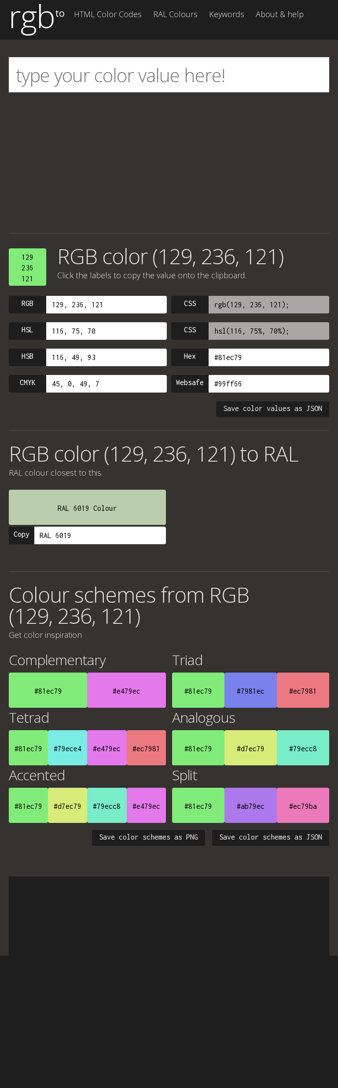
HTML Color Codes (108, 14)
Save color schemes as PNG (148, 837)
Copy (21, 534)
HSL (27, 330)
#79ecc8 (303, 749)
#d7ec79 (251, 749)
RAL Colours (175, 14)
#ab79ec (251, 806)
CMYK (28, 382)
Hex (190, 356)
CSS (190, 303)
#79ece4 (67, 749)
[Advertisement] (169, 162)
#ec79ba (303, 806)
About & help (280, 14)
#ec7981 (303, 691)
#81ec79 (48, 691)
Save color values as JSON (272, 408)
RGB (27, 303)
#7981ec (251, 691)
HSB (27, 356)
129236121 (27, 268)
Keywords (226, 14)
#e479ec (126, 691)
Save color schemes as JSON (270, 837)
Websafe (190, 382)
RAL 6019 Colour (87, 508)
